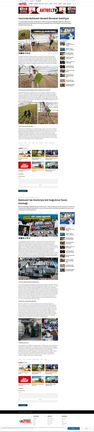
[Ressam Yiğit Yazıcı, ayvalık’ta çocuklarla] (62, 82)
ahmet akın (21, 142)
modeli (46, 142)
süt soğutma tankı (36, 359)
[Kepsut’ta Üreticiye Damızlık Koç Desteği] (24, 165)
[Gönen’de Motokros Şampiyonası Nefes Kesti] (62, 76)
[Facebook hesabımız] (69, 0)
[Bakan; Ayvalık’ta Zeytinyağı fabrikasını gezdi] (51, 153)
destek (26, 142)
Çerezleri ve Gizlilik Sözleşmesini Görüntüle (27, 428)
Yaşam (64, 3)
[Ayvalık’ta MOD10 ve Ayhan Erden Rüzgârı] (62, 68)
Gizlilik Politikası (64, 423)
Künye (63, 421)
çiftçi (20, 359)
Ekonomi (36, 3)
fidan (29, 142)
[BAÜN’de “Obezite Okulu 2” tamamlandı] (62, 50)
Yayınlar (48, 424)
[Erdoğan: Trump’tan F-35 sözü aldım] (62, 63)
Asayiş (51, 3)
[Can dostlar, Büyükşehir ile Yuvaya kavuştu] (62, 45)
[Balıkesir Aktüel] (22, 4)
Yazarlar (63, 420)
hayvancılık (29, 359)
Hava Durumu (49, 421)
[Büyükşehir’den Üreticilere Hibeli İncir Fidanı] (51, 165)
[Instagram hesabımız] (72, 0)
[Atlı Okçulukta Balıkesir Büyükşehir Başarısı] (62, 86)
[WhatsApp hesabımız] (75, 0)
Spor (47, 3)
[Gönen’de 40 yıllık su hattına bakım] (62, 59)
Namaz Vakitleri (50, 420)
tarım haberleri (51, 142)
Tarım (60, 3)
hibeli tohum (41, 142)
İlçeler (55, 3)
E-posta (40, 185)
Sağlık (69, 3)
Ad (19, 185)
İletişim (63, 424)
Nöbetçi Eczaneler (50, 418)
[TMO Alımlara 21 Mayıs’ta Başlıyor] (24, 153)
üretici (46, 359)
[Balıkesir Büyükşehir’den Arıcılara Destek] (38, 153)
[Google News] (55, 53)
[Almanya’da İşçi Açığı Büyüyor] (62, 72)
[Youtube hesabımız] (73, 0)
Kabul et (73, 428)
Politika (42, 3)
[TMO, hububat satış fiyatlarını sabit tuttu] (38, 165)
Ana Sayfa (63, 418)
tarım (42, 359)
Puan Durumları (50, 423)
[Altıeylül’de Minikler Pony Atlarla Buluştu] (62, 55)
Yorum (20, 178)
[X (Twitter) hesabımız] (35, 412)
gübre (33, 142)
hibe (37, 142)
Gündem (31, 3)
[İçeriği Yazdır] (29, 53)
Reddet (86, 428)
